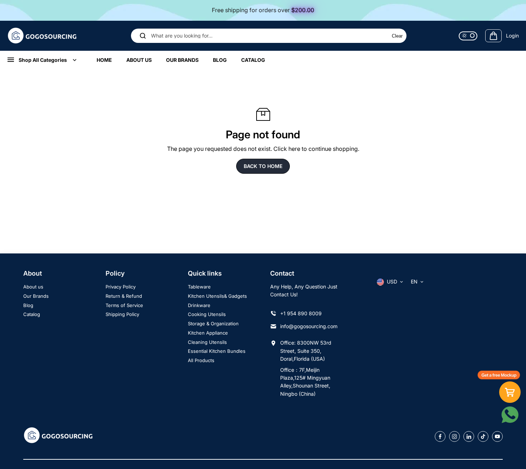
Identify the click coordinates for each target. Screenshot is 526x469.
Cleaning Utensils (207, 342)
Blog (28, 305)
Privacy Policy (121, 287)
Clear (397, 35)
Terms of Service (124, 305)
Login (512, 35)
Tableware (199, 287)
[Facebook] (440, 436)
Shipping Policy (122, 314)
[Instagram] (454, 436)
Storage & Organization (213, 323)
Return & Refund (124, 296)
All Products (201, 360)
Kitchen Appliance (208, 333)
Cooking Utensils (207, 314)
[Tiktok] (483, 436)
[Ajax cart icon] (493, 35)
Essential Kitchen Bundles (216, 351)
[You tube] (497, 436)
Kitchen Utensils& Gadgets (217, 296)
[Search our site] (142, 36)
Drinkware (199, 305)
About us (33, 287)
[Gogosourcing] (43, 35)
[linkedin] (468, 436)
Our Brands (36, 296)
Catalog (31, 314)
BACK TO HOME (263, 166)
